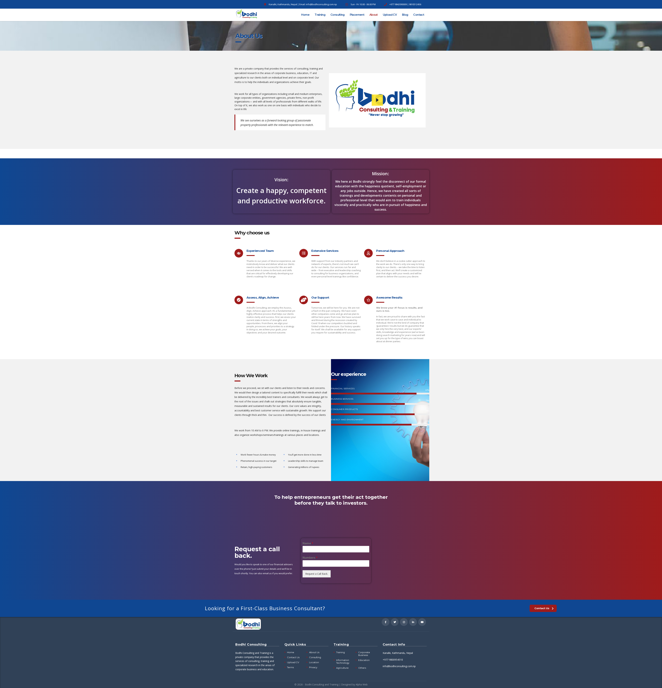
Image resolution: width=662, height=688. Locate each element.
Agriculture (342, 667)
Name (308, 543)
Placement (357, 14)
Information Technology (342, 661)
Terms (290, 667)
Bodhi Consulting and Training (321, 684)
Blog (405, 14)
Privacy (313, 667)
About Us (314, 652)
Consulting (337, 14)
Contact (418, 14)
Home (305, 14)
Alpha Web (362, 684)
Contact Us (293, 657)
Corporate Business (364, 653)
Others (362, 667)
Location (314, 662)
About (373, 14)
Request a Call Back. (316, 573)
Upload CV (390, 14)
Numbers (310, 558)
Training (320, 14)
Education (364, 660)
